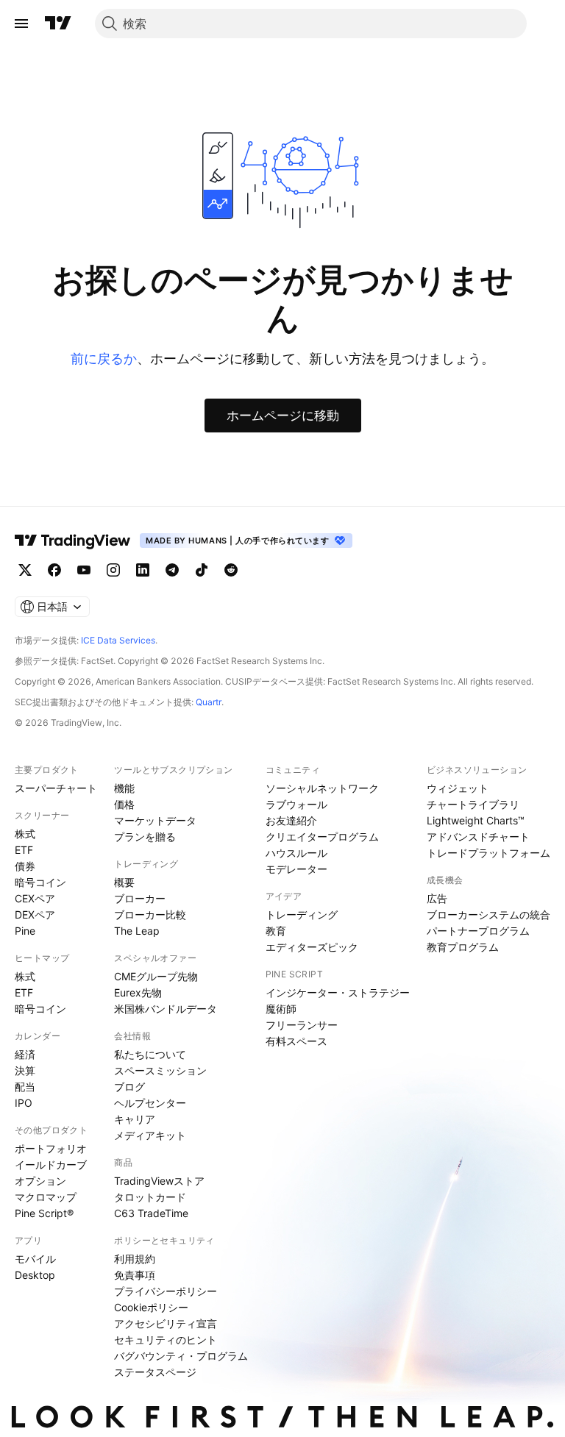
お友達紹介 (291, 820)
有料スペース (296, 1041)
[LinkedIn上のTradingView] (142, 570)
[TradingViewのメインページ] (58, 23)
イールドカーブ (51, 1164)
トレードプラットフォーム (488, 852)
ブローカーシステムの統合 (488, 914)
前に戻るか (104, 358)
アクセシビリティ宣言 (165, 1323)
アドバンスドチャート (478, 836)
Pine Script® (44, 1213)
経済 (25, 1054)
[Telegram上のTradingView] (172, 570)
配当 (25, 1086)
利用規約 (134, 1258)
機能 (124, 788)
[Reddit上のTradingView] (231, 570)
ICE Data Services (118, 640)
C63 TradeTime (151, 1213)
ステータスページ (155, 1372)
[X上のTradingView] (25, 570)
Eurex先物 (138, 992)
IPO (23, 1103)
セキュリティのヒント (165, 1339)
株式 (25, 833)
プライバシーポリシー (165, 1291)
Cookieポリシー (151, 1307)
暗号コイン (40, 882)
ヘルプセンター (150, 1103)
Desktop (35, 1275)
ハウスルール (296, 852)
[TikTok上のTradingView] (201, 570)
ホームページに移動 (283, 415)
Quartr (208, 701)
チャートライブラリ (473, 804)
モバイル (35, 1258)
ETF (24, 850)
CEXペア (35, 898)
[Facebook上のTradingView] (54, 570)
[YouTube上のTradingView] (84, 570)
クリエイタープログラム (322, 836)
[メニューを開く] (21, 23)
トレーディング (302, 914)
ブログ (129, 1086)
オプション (40, 1180)
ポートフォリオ (51, 1148)
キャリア (134, 1119)
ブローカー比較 (150, 914)
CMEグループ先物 (156, 976)
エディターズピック (312, 947)
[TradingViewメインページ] (73, 540)
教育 (276, 930)
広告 (437, 898)
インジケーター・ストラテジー (338, 992)
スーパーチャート (56, 788)
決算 (25, 1070)
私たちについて (150, 1054)
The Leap (137, 930)
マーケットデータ (155, 820)
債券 (25, 866)
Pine (25, 930)
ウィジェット (457, 788)
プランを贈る (145, 836)
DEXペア (35, 914)
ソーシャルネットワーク (322, 788)
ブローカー (140, 898)
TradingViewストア (159, 1180)
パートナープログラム (478, 930)
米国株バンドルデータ (165, 1008)
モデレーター (296, 869)
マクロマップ (46, 1197)
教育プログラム (463, 947)
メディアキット (150, 1135)
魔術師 (281, 1008)
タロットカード (150, 1197)
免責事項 (134, 1275)
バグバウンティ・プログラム (181, 1355)
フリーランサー (302, 1025)
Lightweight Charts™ (476, 820)
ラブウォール (296, 804)
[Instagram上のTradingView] (113, 570)
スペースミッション (160, 1070)
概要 (124, 882)
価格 (124, 804)
